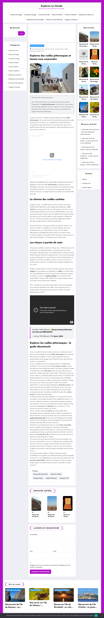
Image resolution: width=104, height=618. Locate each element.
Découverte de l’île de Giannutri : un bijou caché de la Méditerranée (83, 98)
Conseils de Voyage (30, 15)
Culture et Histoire (57, 15)
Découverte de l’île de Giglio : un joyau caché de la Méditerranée (94, 80)
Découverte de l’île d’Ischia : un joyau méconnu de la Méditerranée (39, 605)
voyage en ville (40, 51)
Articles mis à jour (13, 50)
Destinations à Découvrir (86, 15)
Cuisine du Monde (43, 15)
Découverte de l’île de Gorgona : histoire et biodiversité (83, 80)
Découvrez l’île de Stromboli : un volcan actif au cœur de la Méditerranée (15, 605)
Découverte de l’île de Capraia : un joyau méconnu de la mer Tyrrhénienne (51, 515)
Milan (60, 271)
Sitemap (84, 179)
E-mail (54, 551)
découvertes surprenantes (37, 49)
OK (96, 615)
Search (21, 33)
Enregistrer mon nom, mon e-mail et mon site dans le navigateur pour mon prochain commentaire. (50, 566)
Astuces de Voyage (16, 15)
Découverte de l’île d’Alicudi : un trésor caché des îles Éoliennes (94, 98)
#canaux (61, 329)
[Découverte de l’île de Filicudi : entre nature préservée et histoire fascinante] (36, 503)
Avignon (32, 271)
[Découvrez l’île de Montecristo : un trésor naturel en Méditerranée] (67, 503)
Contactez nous (86, 183)
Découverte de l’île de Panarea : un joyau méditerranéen (83, 116)
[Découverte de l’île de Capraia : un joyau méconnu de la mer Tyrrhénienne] (52, 503)
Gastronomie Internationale (54, 20)
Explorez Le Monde (51, 6)
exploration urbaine (49, 49)
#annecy (55, 329)
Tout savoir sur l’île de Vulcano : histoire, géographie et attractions (94, 116)
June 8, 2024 (58, 336)
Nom (31, 551)
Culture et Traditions (71, 15)
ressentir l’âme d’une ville (37, 418)
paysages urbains (59, 49)
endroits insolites (51, 276)
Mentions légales (86, 187)
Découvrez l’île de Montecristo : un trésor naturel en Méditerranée (67, 515)
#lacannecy (68, 329)
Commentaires (34, 534)
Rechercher (15, 28)
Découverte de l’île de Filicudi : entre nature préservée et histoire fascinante (36, 515)
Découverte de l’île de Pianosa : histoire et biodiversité (83, 63)
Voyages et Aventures (71, 20)
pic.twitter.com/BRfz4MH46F (42, 332)
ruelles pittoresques (51, 478)
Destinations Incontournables (35, 20)
